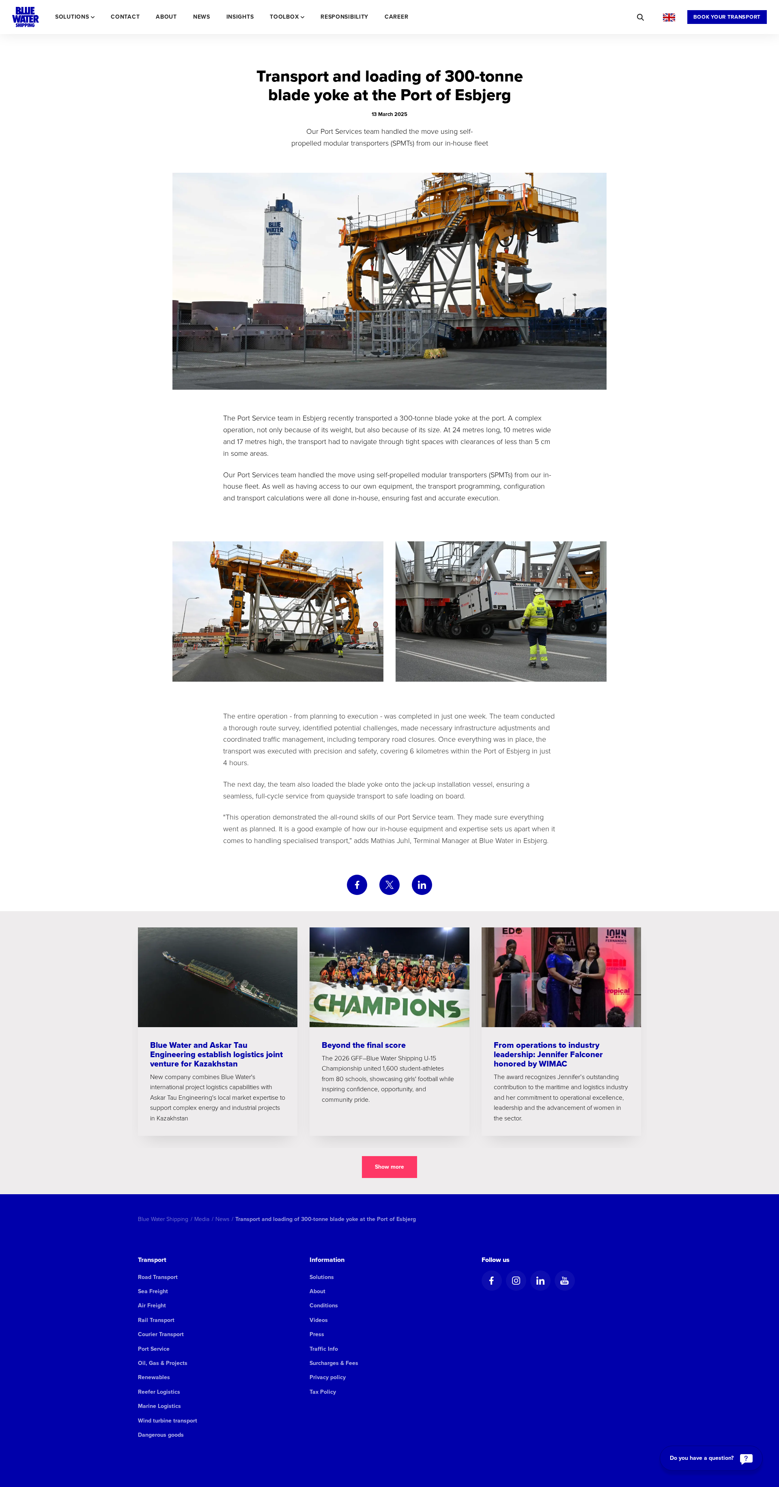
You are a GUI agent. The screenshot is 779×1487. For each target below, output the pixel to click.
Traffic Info (324, 1349)
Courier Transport (161, 1334)
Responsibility (344, 17)
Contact (125, 17)
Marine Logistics (159, 1406)
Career (396, 17)
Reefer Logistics (159, 1392)
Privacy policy (328, 1377)
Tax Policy (323, 1392)
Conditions (324, 1305)
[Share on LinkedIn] (422, 885)
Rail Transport (156, 1320)
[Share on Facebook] (357, 885)
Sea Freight (153, 1291)
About (166, 17)
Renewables (154, 1377)
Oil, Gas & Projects (162, 1363)
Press (317, 1334)
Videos (319, 1320)
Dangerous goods (161, 1435)
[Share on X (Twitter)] (389, 885)
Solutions (322, 1277)
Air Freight (152, 1305)
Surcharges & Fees (334, 1363)
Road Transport (158, 1277)
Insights (240, 17)
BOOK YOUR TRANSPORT (727, 17)
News (201, 17)
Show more (389, 1167)
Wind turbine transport (167, 1420)
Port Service (154, 1349)
